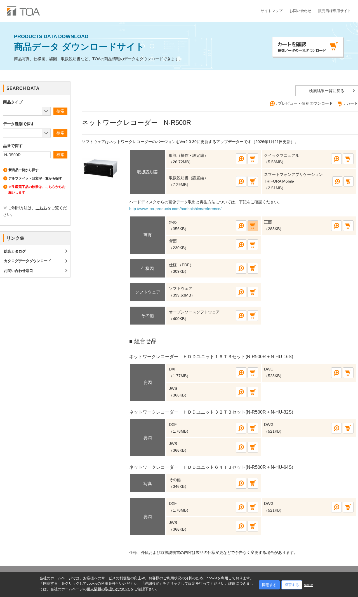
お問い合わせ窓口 (18, 271)
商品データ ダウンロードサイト (79, 43)
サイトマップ (271, 11)
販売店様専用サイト (334, 11)
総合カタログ (15, 251)
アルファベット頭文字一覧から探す (35, 178)
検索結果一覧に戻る (326, 90)
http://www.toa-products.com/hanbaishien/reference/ (175, 208)
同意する (269, 585)
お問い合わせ (300, 11)
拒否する (291, 585)
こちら (41, 208)
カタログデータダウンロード (27, 261)
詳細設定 (308, 585)
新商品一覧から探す (23, 170)
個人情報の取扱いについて (108, 589)
